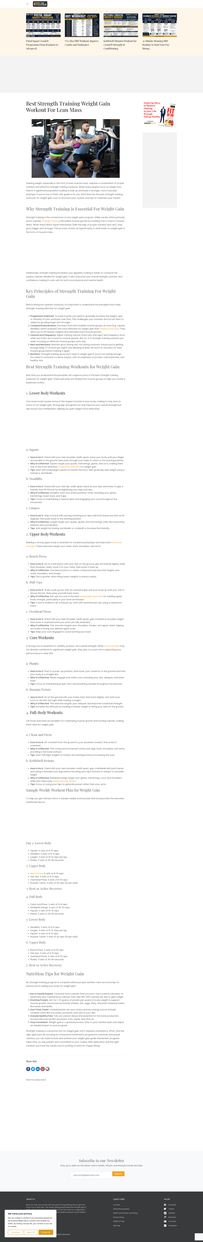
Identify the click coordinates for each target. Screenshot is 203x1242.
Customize (15, 1232)
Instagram (172, 1225)
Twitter (171, 1209)
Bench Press (36, 873)
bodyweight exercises (91, 596)
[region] (30, 1223)
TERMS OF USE (118, 1221)
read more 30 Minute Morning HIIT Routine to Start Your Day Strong (159, 31)
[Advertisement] (101, 74)
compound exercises (69, 466)
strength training (51, 220)
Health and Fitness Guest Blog (125, 1213)
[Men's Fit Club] (40, 4)
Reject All (31, 1232)
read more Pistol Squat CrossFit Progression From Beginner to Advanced (43, 31)
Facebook (172, 1205)
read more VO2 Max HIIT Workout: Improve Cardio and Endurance (82, 31)
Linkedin (171, 1213)
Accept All (46, 1232)
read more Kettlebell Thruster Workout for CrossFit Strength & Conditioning (121, 31)
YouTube (172, 1221)
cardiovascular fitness (64, 781)
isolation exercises (109, 328)
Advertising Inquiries (121, 1209)
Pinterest (172, 1217)
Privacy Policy (118, 1217)
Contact (116, 1205)
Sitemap (116, 1225)
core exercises (111, 645)
